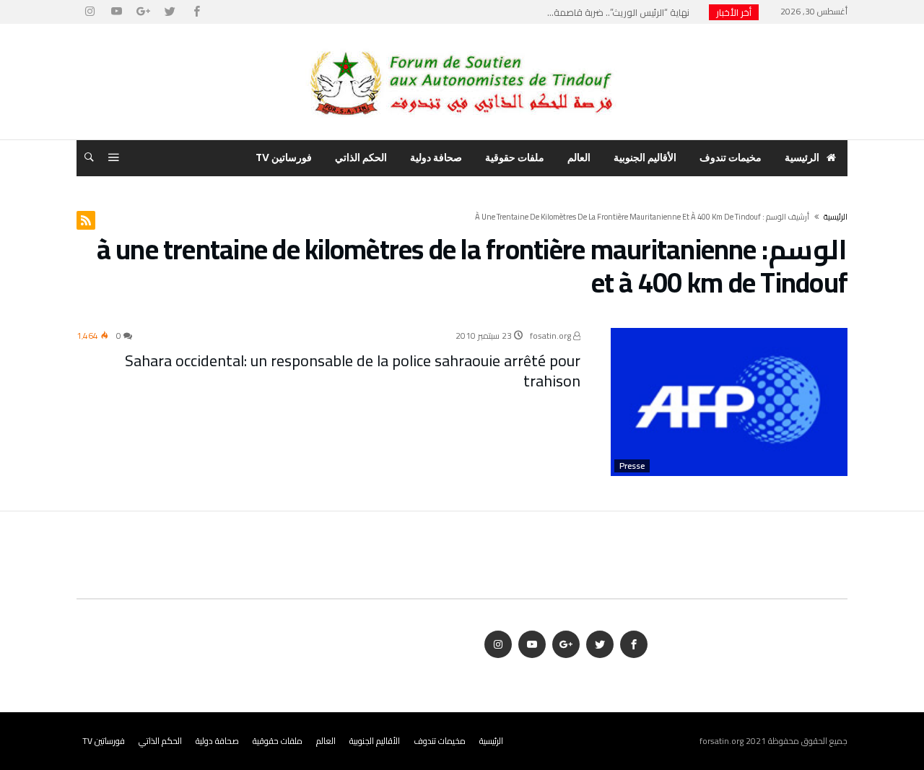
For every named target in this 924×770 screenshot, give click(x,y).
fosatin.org (551, 335)
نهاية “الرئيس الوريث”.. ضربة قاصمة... (621, 12)
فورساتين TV (103, 740)
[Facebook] (196, 12)
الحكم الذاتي (160, 740)
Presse (632, 465)
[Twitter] (169, 12)
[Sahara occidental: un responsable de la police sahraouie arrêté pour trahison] (729, 402)
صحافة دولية (217, 740)
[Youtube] (116, 12)
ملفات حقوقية (277, 740)
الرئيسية (491, 740)
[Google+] (142, 12)
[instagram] (89, 12)
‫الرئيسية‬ (835, 216)
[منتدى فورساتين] (462, 45)
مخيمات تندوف (440, 740)
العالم (326, 740)
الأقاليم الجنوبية (374, 740)
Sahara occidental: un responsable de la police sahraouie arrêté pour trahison (352, 370)
